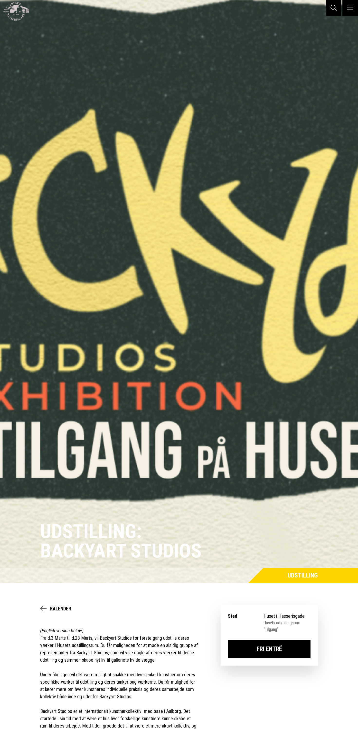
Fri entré (269, 649)
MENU (350, 8)
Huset (19, 11)
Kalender (60, 609)
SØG (333, 8)
